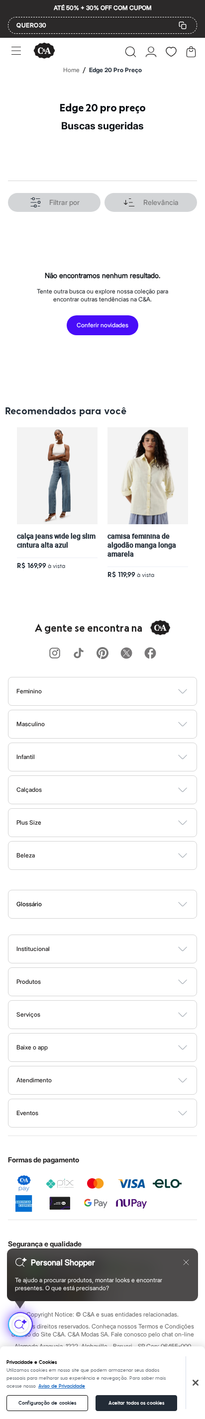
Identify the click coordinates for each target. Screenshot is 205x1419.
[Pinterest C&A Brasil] (102, 654)
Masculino (30, 724)
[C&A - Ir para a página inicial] (44, 51)
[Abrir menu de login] (151, 52)
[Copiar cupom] (183, 25)
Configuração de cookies (47, 1403)
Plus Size (28, 822)
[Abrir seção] (119, 691)
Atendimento (34, 1080)
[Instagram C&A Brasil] (55, 654)
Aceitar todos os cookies (136, 1403)
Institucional (33, 948)
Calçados (29, 789)
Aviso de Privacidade (61, 1386)
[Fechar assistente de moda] (186, 1262)
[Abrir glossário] (115, 904)
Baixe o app (32, 1047)
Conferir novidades (102, 325)
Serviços (28, 1014)
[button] (130, 52)
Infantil (25, 756)
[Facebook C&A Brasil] (150, 654)
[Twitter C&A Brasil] (126, 654)
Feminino (29, 691)
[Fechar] (195, 1383)
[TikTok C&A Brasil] (79, 654)
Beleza (25, 855)
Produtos (28, 981)
